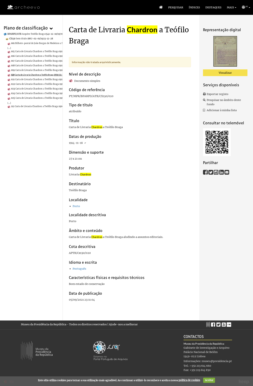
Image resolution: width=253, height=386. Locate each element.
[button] (231, 7)
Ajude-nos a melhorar (123, 324)
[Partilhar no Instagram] (216, 172)
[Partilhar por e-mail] (226, 172)
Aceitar (209, 380)
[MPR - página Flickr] (229, 323)
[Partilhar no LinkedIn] (221, 172)
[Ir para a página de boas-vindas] (160, 7)
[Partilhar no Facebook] (205, 172)
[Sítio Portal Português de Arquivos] (110, 350)
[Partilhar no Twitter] (211, 172)
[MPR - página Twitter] (219, 323)
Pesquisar (175, 7)
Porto (76, 206)
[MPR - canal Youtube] (224, 323)
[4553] (225, 52)
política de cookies (189, 380)
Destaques (213, 7)
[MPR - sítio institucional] (208, 324)
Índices (194, 7)
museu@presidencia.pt (217, 361)
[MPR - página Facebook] (213, 323)
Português (79, 268)
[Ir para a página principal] (21, 7)
